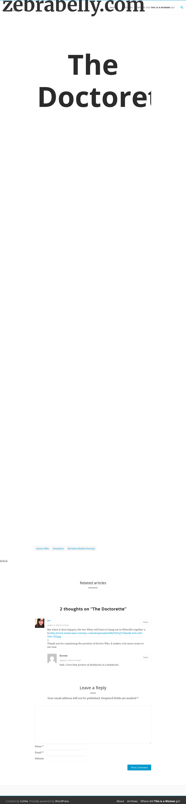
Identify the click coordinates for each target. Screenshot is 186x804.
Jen (49, 620)
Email (39, 752)
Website (39, 758)
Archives (127, 7)
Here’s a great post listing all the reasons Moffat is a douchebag (76, 376)
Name (39, 746)
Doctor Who (42, 267)
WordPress (62, 801)
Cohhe (24, 801)
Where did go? (156, 7)
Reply (145, 622)
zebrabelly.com (23, 4)
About (113, 7)
